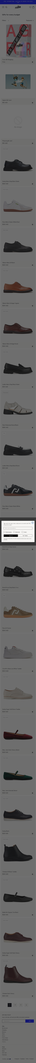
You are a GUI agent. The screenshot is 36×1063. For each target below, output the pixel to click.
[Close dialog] (33, 523)
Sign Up (10, 535)
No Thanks (25, 535)
